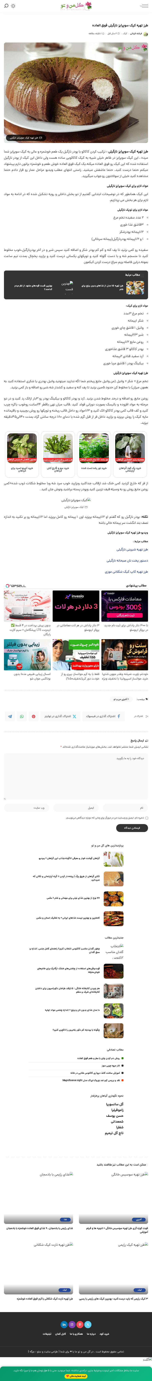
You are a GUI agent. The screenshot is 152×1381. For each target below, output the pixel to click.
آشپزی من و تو (120, 699)
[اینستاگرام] (72, 1324)
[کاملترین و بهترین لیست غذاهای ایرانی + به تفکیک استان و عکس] (114, 918)
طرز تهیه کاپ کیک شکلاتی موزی (126, 572)
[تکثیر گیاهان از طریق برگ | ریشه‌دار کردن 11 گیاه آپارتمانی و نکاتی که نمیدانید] (114, 879)
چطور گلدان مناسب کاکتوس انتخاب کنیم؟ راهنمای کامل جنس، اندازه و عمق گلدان (64, 950)
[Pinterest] (34, 716)
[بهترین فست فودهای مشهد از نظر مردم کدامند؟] (40, 288)
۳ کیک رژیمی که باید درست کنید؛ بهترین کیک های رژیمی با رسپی (113, 1299)
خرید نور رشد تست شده (94, 468)
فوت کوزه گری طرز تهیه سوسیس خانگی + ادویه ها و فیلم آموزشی (117, 1230)
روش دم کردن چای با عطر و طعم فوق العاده (98, 1058)
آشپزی (139, 1219)
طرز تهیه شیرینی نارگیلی (132, 549)
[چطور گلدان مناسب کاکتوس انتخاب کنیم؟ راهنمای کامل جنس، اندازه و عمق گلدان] (114, 951)
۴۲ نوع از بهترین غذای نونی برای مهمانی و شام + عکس (73, 898)
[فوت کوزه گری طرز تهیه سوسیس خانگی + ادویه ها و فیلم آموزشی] (113, 1198)
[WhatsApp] (22, 716)
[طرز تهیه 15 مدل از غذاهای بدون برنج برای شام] (111, 288)
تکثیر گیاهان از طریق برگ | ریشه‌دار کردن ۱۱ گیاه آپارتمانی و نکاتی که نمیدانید (66, 878)
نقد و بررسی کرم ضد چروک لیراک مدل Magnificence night (91, 1080)
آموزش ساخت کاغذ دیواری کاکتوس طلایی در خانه (95, 1073)
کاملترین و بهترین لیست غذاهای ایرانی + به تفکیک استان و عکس (68, 918)
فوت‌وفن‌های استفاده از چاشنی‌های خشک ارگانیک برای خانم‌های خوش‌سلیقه (68, 970)
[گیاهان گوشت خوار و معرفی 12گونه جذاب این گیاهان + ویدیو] (114, 859)
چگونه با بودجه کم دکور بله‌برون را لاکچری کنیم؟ (76, 1030)
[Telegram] (10, 716)
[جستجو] (6, 6)
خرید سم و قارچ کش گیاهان (58, 469)
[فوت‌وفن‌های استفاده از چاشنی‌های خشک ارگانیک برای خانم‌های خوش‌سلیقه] (114, 971)
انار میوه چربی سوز (111, 1066)
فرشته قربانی (136, 33)
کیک (125, 33)
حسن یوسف (115, 1116)
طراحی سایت (51, 1352)
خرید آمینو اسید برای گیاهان (22, 469)
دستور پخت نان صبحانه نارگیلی (127, 560)
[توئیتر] (87, 1324)
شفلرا (120, 1127)
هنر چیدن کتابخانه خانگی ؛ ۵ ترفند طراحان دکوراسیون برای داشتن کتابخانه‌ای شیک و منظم (67, 990)
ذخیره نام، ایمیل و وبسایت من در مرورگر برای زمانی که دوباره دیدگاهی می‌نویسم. (105, 818)
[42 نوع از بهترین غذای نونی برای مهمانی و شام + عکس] (114, 898)
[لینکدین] (64, 1324)
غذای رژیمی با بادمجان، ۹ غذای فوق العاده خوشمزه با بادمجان (39, 1228)
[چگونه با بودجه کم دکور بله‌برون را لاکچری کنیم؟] (114, 1030)
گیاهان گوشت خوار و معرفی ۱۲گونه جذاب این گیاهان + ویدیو (69, 858)
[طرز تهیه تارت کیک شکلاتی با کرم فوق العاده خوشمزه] (38, 1268)
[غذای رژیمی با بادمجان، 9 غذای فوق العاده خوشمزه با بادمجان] (38, 1198)
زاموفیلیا (117, 1110)
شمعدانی (117, 1122)
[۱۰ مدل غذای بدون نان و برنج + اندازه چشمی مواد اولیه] (114, 1010)
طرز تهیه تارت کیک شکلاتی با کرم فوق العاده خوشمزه (45, 1299)
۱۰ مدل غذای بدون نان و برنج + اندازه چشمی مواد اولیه (72, 1010)
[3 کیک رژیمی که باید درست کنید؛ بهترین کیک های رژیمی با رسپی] (113, 1268)
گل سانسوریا (115, 1104)
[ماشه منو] (143, 6)
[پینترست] (80, 1324)
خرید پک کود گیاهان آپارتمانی (130, 469)
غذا (65, 1219)
